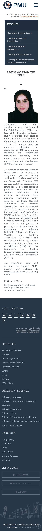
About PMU (9, 14)
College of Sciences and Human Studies (21, 421)
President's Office (10, 366)
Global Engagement (11, 358)
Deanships (18, 14)
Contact (22, 492)
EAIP (4, 447)
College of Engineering (13, 397)
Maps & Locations (22, 483)
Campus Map (8, 439)
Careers (5, 354)
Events (5, 379)
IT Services (7, 451)
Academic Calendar (11, 350)
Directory (6, 443)
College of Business (11, 409)
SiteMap (6, 460)
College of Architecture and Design (19, 417)
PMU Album (7, 383)
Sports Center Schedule (13, 362)
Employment (22, 474)
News (4, 374)
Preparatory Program (12, 425)
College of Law (9, 413)
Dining (5, 370)
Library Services (10, 455)
